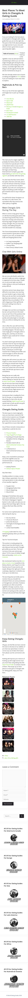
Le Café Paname (11, 114)
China (19, 77)
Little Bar (9, 116)
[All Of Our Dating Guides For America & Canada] (14, 839)
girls (17, 758)
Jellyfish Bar (9, 105)
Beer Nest (9, 111)
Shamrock (9, 103)
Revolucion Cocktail (12, 112)
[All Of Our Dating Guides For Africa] (14, 953)
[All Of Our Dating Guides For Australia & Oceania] (14, 981)
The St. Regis (17, 435)
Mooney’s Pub (10, 107)
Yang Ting (9, 435)
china (9, 758)
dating (13, 758)
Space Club (9, 101)
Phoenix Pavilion (11, 433)
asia (5, 758)
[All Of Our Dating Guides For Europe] (14, 867)
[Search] (22, 816)
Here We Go (10, 99)
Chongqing (5, 532)
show (16, 53)
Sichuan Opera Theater (13, 469)
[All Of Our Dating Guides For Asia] (14, 895)
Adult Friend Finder (9, 381)
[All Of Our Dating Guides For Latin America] (14, 925)
